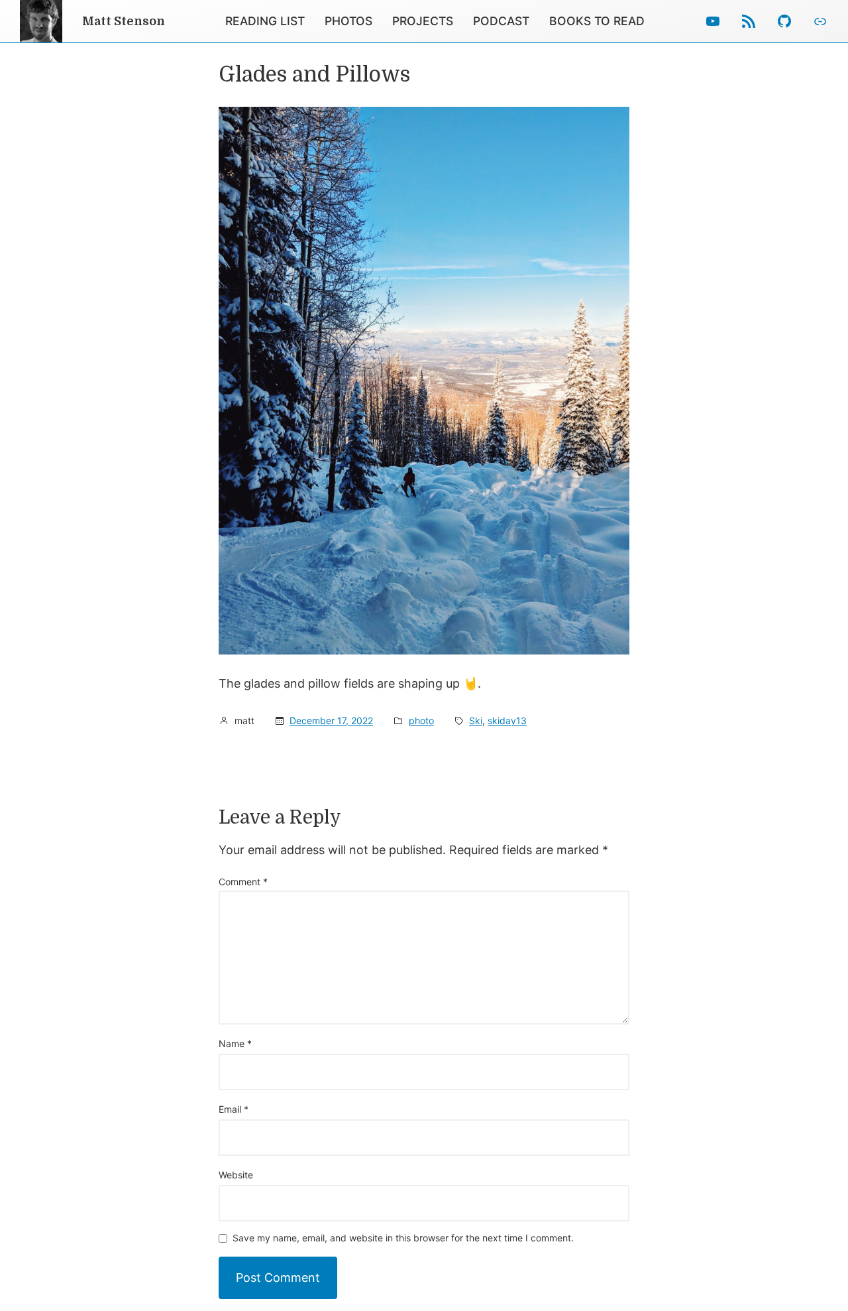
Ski (475, 720)
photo (421, 720)
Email (233, 1109)
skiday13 (507, 720)
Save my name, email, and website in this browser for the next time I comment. (403, 1238)
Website (236, 1174)
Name (235, 1043)
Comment (243, 881)
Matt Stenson (123, 21)
